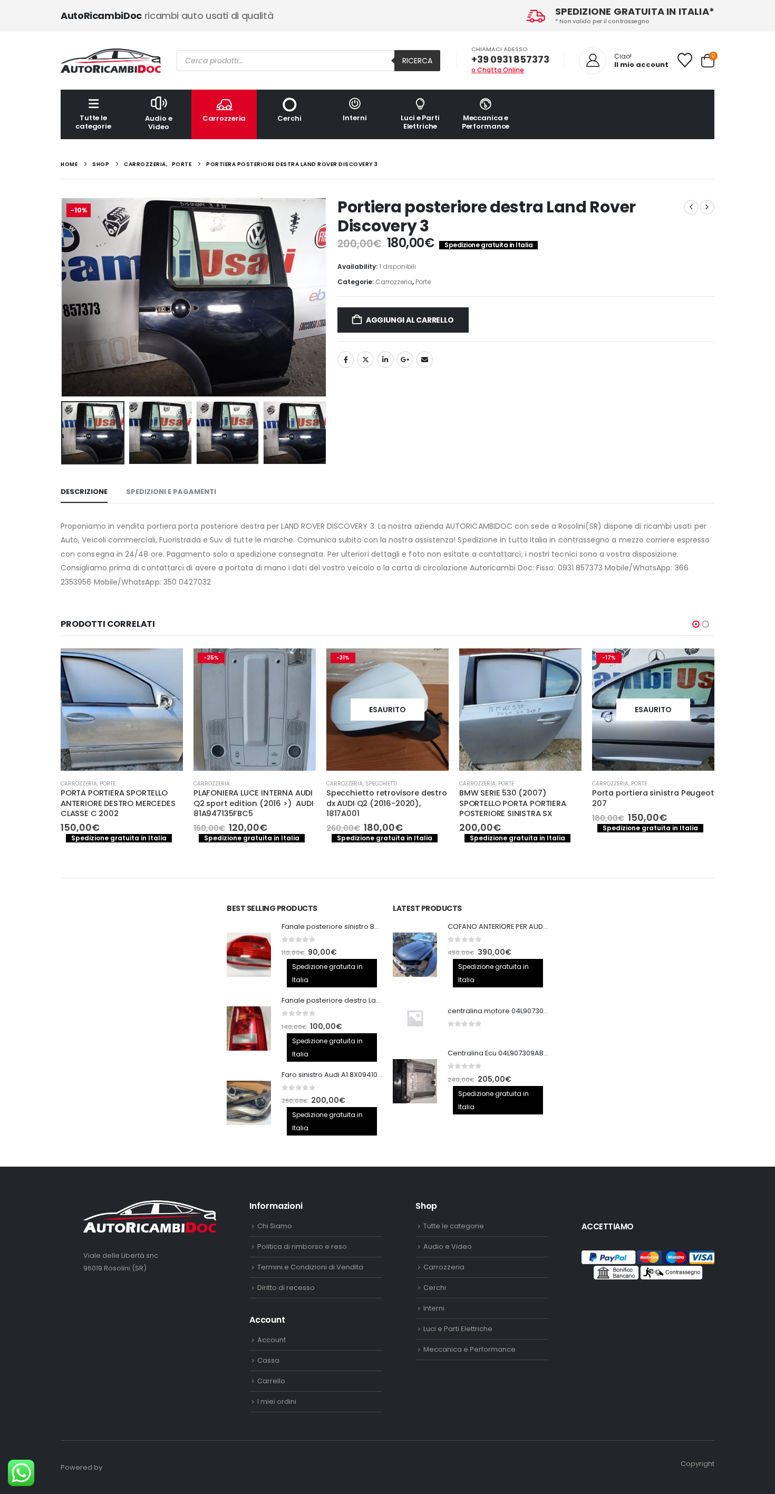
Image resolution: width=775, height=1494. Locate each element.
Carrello (271, 1381)
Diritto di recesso (286, 1288)
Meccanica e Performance (486, 122)
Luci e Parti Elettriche (420, 122)
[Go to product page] (387, 709)
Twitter (365, 359)
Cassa (268, 1360)
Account (271, 1340)
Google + (404, 359)
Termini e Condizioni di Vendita (310, 1267)
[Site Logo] (111, 60)
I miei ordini (276, 1401)
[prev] (691, 207)
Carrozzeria (224, 118)
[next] (707, 207)
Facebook (345, 359)
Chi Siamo (274, 1226)
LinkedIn (385, 359)
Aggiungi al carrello (410, 320)
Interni (354, 118)
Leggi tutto (298, 665)
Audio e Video (158, 122)
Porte (423, 281)
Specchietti (248, 784)
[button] (63, 297)
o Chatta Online (497, 69)
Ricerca (417, 60)
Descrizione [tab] (84, 492)
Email (424, 359)
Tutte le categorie (93, 122)
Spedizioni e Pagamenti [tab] (171, 492)
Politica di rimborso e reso (302, 1246)
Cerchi (289, 118)
